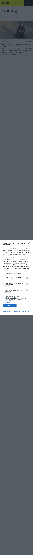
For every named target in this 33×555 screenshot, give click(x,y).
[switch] (26, 278)
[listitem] (16, 274)
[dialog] (16, 277)
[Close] (29, 243)
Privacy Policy (26, 311)
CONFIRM (10, 305)
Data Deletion (7, 311)
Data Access (16, 311)
